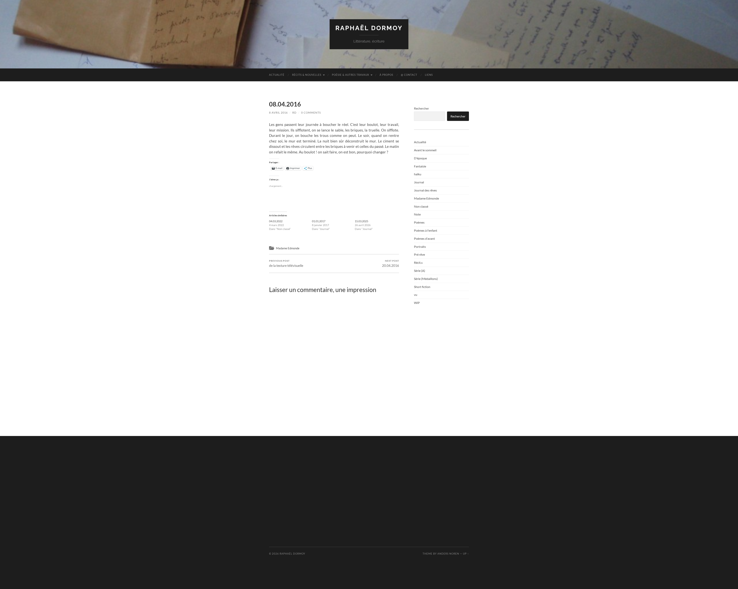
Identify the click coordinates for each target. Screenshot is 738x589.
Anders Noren (448, 553)
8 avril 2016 (278, 112)
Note (417, 214)
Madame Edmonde (287, 248)
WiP (417, 302)
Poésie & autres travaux (350, 74)
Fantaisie (420, 166)
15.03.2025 (361, 221)
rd (294, 112)
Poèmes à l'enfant (425, 230)
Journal (419, 182)
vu (415, 294)
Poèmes (419, 222)
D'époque (420, 158)
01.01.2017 (318, 221)
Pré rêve (419, 254)
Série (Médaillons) (426, 278)
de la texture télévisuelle (286, 263)
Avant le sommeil (425, 150)
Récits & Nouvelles (306, 74)
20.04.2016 (390, 263)
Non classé (421, 206)
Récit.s (418, 262)
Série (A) (419, 270)
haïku (417, 174)
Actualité (276, 74)
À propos (386, 74)
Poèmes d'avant (424, 238)
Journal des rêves (425, 190)
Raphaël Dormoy (369, 28)
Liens (429, 74)
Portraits (420, 246)
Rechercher (421, 108)
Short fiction (422, 287)
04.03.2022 (276, 221)
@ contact (409, 74)
